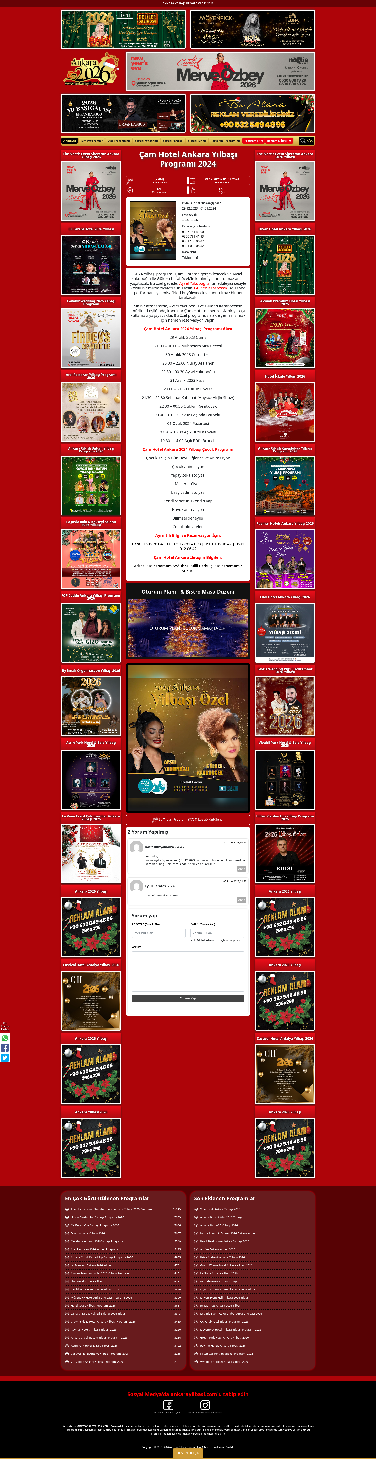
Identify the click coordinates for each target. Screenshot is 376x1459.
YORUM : (137, 947)
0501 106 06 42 (193, 241)
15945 (177, 1209)
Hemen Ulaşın (188, 1453)
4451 (177, 1273)
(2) (159, 189)
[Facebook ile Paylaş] (5, 1048)
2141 (177, 1361)
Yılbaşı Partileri (173, 140)
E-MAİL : (203, 924)
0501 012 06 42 (193, 246)
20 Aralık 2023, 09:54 (234, 842)
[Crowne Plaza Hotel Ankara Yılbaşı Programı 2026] (123, 113)
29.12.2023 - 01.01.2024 (221, 179)
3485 (177, 1321)
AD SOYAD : (147, 924)
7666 (177, 1225)
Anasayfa (69, 140)
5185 (177, 1249)
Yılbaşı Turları (197, 140)
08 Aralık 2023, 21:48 (234, 881)
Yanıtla (241, 869)
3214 (177, 1337)
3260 (177, 1329)
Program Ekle (253, 140)
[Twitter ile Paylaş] (5, 1057)
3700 (177, 1297)
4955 (177, 1257)
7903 (177, 1217)
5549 (177, 1241)
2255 (177, 1353)
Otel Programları (118, 140)
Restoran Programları (225, 140)
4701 (177, 1265)
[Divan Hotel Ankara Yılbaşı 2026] (123, 29)
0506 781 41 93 (193, 236)
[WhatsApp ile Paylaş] (5, 1038)
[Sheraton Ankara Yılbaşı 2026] (220, 71)
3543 (177, 1313)
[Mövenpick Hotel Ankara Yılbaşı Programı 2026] (252, 29)
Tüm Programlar (91, 140)
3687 (177, 1305)
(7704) (159, 179)
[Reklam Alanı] (252, 113)
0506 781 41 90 (193, 232)
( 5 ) (221, 189)
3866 (177, 1289)
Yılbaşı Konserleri (146, 140)
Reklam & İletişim (279, 140)
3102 (177, 1345)
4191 (177, 1281)
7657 (177, 1233)
